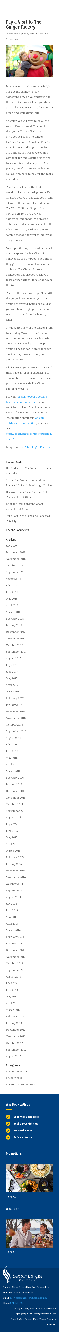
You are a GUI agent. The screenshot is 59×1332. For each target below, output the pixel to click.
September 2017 (16, 651)
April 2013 (12, 1003)
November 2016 (16, 718)
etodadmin (14, 33)
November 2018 (16, 558)
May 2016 (12, 757)
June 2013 (12, 989)
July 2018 (11, 585)
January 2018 (14, 625)
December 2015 (15, 791)
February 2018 (15, 618)
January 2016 (14, 784)
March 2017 (13, 691)
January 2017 (14, 704)
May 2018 (12, 598)
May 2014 (12, 917)
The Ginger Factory (37, 447)
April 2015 (12, 844)
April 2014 (12, 923)
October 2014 (14, 883)
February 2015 (15, 857)
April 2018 (12, 605)
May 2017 (11, 678)
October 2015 (14, 804)
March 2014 (13, 930)
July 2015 (11, 824)
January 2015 (14, 864)
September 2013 (16, 970)
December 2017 (15, 631)
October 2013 (14, 963)
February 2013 (15, 1016)
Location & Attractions (20, 1084)
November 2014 (16, 877)
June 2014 (12, 910)
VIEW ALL (12, 1197)
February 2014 (15, 936)
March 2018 (13, 612)
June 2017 (12, 671)
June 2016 (12, 751)
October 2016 (14, 724)
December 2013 (15, 950)
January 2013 (14, 1023)
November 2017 (15, 638)
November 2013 (16, 956)
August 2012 (13, 1056)
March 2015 (13, 850)
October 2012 (14, 1043)
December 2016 (15, 711)
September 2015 (16, 810)
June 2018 (12, 592)
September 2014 (16, 890)
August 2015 (13, 817)
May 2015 (11, 837)
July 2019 (11, 545)
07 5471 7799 (16, 1303)
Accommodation (16, 1071)
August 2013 (13, 976)
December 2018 (15, 552)
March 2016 (13, 771)
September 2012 (16, 1049)
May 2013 (12, 996)
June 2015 (12, 830)
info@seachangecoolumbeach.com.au (28, 1297)
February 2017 (15, 698)
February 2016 (15, 777)
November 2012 (16, 1036)
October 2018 (14, 565)
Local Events (14, 1077)
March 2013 (13, 1009)
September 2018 (16, 572)
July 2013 (11, 983)
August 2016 (13, 738)
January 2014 (14, 943)
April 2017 (12, 684)
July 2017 (11, 665)
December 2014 (16, 870)
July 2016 (11, 744)
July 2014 (11, 903)
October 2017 (14, 645)
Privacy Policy (29, 1308)
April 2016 (12, 764)
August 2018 (13, 578)
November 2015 (15, 797)
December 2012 (15, 1029)
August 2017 (13, 658)
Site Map (16, 1308)
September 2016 (16, 731)
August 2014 (13, 897)
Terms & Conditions (47, 1308)
